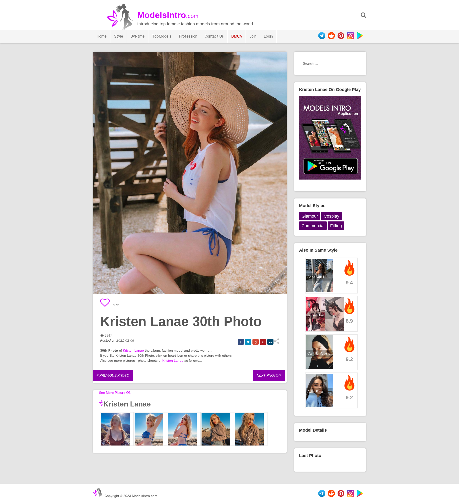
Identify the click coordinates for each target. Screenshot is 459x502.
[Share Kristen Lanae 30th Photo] (276, 343)
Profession (188, 36)
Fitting (336, 225)
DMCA (236, 36)
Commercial (312, 225)
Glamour (309, 216)
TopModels (161, 36)
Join (252, 36)
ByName (138, 36)
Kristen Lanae (133, 350)
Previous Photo (113, 375)
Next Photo (268, 375)
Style (118, 36)
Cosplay (331, 216)
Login (268, 36)
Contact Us (214, 36)
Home (102, 36)
